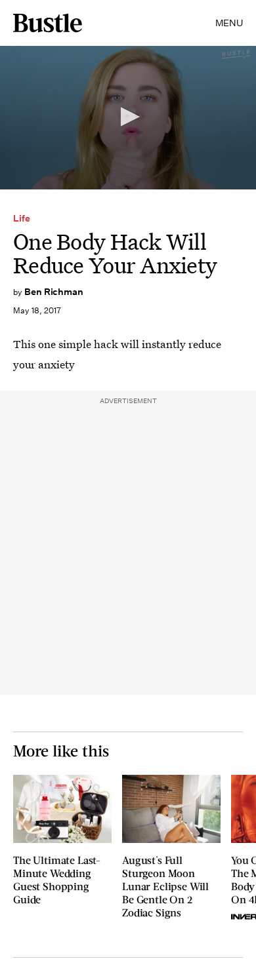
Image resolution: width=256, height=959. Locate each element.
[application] (128, 117)
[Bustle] (47, 23)
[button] (128, 116)
